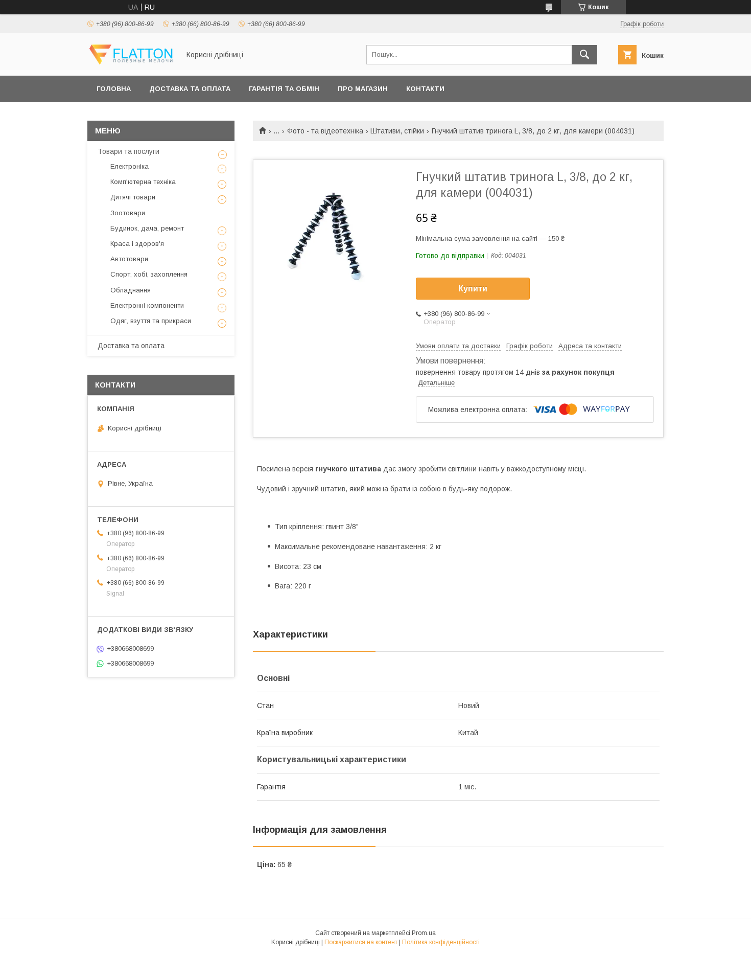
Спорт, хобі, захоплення (148, 274)
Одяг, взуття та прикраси (150, 321)
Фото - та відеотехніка (325, 131)
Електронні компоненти (147, 305)
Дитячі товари (132, 197)
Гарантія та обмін (284, 89)
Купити (472, 288)
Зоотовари (127, 213)
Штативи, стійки (397, 131)
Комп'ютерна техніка (143, 182)
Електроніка (129, 166)
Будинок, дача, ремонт (147, 228)
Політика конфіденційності (441, 942)
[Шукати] (584, 54)
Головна (114, 89)
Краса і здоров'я (137, 243)
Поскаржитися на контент (360, 942)
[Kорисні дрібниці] (130, 62)
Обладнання (130, 290)
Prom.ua (424, 933)
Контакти (425, 89)
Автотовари (129, 259)
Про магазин (363, 89)
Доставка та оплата (189, 89)
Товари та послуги (128, 151)
